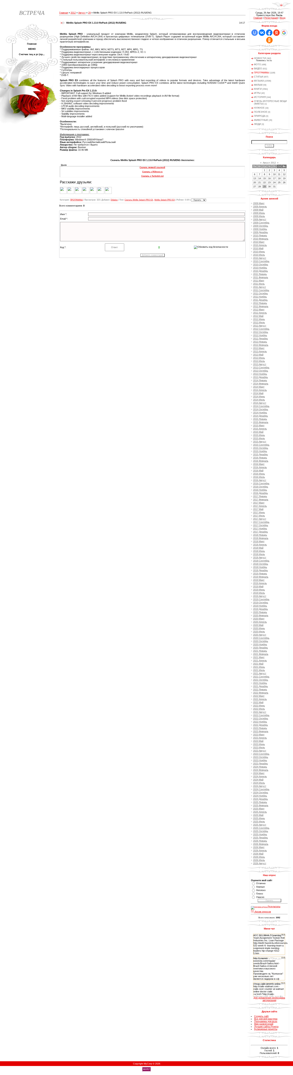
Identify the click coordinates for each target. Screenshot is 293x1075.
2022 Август (259, 712)
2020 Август (259, 634)
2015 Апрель (260, 428)
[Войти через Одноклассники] (269, 40)
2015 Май (258, 432)
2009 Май (258, 209)
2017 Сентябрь (261, 522)
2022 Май (258, 702)
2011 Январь (260, 274)
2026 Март (258, 847)
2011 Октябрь (260, 293)
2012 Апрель (260, 312)
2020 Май (258, 625)
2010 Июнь (259, 251)
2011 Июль (259, 283)
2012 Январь (260, 303)
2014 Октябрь (260, 409)
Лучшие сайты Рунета (266, 1026)
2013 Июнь (259, 358)
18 (279, 178)
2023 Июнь (259, 744)
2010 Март (258, 242)
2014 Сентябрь (261, 406)
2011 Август (259, 287)
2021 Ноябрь (260, 683)
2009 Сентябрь (261, 222)
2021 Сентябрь (261, 676)
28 (259, 186)
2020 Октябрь (260, 641)
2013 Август (259, 364)
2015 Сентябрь (261, 444)
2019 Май (258, 586)
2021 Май (258, 663)
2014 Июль (259, 399)
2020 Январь (260, 612)
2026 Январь (260, 841)
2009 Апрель (260, 206)
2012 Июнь (259, 319)
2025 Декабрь (260, 837)
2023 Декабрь (260, 763)
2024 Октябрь (260, 792)
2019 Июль (259, 593)
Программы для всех (265, 1021)
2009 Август (259, 219)
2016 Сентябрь (261, 483)
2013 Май (258, 354)
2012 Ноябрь (260, 335)
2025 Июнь (259, 818)
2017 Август (259, 519)
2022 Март (258, 696)
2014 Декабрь (260, 416)
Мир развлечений (263, 1024)
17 (274, 178)
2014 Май (258, 393)
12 (284, 174)
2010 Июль (259, 255)
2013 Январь (260, 341)
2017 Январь (260, 496)
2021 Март (258, 657)
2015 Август (259, 441)
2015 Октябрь (260, 448)
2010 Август (259, 258)
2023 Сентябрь (261, 754)
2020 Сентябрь (261, 638)
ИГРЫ (257, 93)
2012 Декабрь (260, 338)
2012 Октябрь (260, 332)
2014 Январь (260, 380)
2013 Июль (259, 361)
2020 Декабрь (260, 647)
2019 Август (259, 596)
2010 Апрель (260, 245)
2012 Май (258, 316)
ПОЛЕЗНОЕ (260, 112)
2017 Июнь (259, 512)
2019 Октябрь (260, 602)
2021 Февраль (260, 654)
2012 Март (258, 309)
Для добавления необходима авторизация (269, 999)
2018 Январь (260, 535)
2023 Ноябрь (260, 760)
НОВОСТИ (260, 58)
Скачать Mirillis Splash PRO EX (139, 200)
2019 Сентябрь (261, 599)
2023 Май (258, 741)
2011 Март (258, 280)
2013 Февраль (260, 345)
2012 (73, 12)
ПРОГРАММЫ (76, 200)
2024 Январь (260, 766)
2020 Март (258, 618)
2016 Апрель (260, 467)
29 (89, 12)
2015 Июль (259, 438)
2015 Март (258, 425)
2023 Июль (259, 747)
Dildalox (114, 200)
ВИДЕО (258, 68)
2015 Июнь (259, 435)
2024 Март (258, 773)
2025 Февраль (260, 805)
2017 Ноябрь (260, 528)
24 (274, 182)
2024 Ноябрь (260, 795)
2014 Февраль (260, 383)
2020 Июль (259, 631)
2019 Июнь (259, 589)
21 (259, 182)
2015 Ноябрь (260, 451)
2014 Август (259, 403)
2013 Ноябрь (260, 374)
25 (279, 182)
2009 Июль (259, 216)
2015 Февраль (260, 422)
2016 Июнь (259, 473)
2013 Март (258, 348)
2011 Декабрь (260, 300)
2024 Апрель (260, 776)
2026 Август (259, 863)
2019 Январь (260, 573)
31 (274, 186)
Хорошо (260, 886)
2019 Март (258, 580)
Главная (63, 12)
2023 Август (259, 750)
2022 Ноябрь (260, 721)
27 (254, 186)
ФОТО (257, 64)
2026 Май (258, 853)
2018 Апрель (260, 544)
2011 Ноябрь (260, 296)
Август (82, 12)
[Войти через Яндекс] (276, 32)
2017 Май (258, 509)
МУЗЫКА (259, 80)
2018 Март (258, 541)
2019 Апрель (260, 583)
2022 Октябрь (260, 718)
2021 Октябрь (260, 680)
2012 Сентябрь (261, 329)
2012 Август (259, 325)
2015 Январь (260, 419)
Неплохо (261, 890)
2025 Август (259, 824)
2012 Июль (259, 322)
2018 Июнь (259, 551)
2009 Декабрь (260, 232)
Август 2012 (269, 162)
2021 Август (259, 673)
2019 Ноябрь (260, 605)
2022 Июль (259, 709)
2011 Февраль (260, 277)
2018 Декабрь (260, 570)
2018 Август (259, 557)
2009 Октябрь (260, 226)
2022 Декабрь (260, 725)
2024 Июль (259, 783)
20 (254, 182)
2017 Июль (259, 515)
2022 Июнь (259, 705)
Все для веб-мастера (265, 1018)
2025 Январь (260, 802)
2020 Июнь (259, 628)
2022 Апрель (260, 699)
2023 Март (258, 734)
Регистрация (271, 18)
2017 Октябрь (260, 525)
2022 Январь (260, 689)
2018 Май (258, 548)
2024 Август (259, 786)
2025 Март (258, 808)
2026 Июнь (259, 857)
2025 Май (258, 815)
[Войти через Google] (284, 32)
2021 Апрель (260, 660)
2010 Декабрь (260, 271)
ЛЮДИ (257, 124)
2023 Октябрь (260, 757)
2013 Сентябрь (261, 367)
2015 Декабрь (260, 454)
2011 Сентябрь (261, 290)
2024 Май (258, 779)
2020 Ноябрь (260, 644)
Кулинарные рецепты (265, 1029)
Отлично (261, 883)
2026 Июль (259, 860)
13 (254, 178)
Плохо (259, 893)
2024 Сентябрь (261, 789)
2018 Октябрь (260, 564)
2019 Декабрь (260, 609)
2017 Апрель (260, 506)
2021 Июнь (259, 667)
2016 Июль (259, 477)
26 (284, 182)
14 (259, 178)
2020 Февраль (260, 615)
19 (284, 178)
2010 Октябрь (260, 264)
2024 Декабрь (260, 799)
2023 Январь (260, 728)
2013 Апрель (260, 351)
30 (269, 186)
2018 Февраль (260, 538)
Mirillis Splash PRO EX (164, 200)
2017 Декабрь (260, 531)
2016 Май (258, 470)
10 (274, 174)
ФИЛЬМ (258, 85)
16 (269, 178)
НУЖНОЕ (259, 107)
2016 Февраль (260, 461)
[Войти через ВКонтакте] (262, 32)
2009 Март (258, 203)
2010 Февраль (260, 238)
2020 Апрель (260, 622)
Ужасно (260, 897)
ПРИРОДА (259, 116)
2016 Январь (260, 457)
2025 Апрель (260, 812)
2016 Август (259, 480)
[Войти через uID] (254, 32)
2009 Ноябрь (260, 229)
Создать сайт (261, 1016)
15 (264, 178)
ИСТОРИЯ (260, 97)
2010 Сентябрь (261, 261)
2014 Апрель (260, 390)
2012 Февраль (260, 306)
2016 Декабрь (260, 493)
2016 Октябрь (260, 486)
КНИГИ (258, 89)
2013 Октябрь (260, 370)
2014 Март (258, 387)
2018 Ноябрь (260, 567)
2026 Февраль (260, 844)
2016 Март (258, 464)
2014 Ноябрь (260, 412)
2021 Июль (259, 670)
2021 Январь (260, 651)
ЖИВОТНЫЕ (261, 120)
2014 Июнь (259, 396)
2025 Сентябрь (261, 828)
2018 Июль (259, 554)
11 (279, 174)
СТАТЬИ (258, 76)
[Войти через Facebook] (269, 32)
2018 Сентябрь (261, 560)
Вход (282, 18)
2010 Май (258, 248)
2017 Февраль (260, 499)
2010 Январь (260, 235)
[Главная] (281, 6)
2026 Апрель (260, 850)
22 (264, 182)
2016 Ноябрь (260, 490)
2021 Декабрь (260, 686)
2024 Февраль (260, 770)
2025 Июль (259, 821)
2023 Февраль (260, 731)
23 (269, 182)
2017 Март (258, 502)
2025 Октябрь (260, 831)
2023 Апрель (260, 737)
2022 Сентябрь (261, 715)
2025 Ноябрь (260, 834)
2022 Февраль (260, 692)
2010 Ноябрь (260, 267)
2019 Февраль (260, 576)
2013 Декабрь (260, 377)
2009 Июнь (259, 213)
